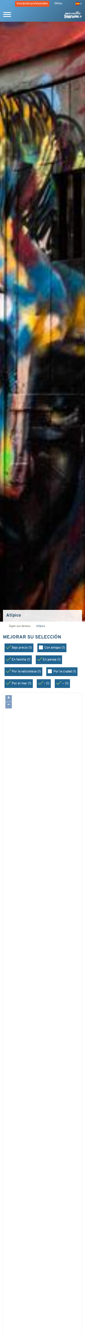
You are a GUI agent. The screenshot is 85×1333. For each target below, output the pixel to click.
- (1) (46, 684)
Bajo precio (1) (22, 648)
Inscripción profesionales (32, 4)
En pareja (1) (51, 660)
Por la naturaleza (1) (26, 672)
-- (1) (65, 684)
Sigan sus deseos (19, 626)
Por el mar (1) (21, 684)
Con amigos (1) (54, 648)
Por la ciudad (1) (64, 672)
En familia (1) (21, 660)
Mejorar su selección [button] (32, 637)
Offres (58, 4)
